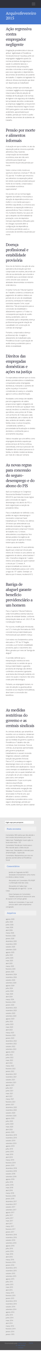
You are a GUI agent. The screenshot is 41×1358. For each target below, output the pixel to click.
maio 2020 (9, 1127)
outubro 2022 (10, 1046)
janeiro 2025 (10, 972)
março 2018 (10, 1193)
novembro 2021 (11, 1077)
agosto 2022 (10, 1052)
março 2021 (10, 1099)
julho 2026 (9, 922)
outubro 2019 (10, 1141)
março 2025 (10, 966)
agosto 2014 (10, 1312)
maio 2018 (9, 1188)
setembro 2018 (11, 1177)
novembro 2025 (11, 944)
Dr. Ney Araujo (20, 1345)
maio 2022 (9, 1060)
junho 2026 (9, 925)
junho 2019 (9, 1152)
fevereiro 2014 (10, 1329)
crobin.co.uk (22, 1343)
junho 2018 (9, 1185)
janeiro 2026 (10, 939)
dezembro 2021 (11, 1074)
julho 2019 (9, 1149)
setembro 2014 (11, 1309)
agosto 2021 (10, 1085)
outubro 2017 (10, 1207)
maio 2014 (9, 1320)
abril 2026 (9, 930)
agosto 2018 (10, 1179)
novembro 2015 (11, 1271)
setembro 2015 (11, 1276)
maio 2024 (9, 994)
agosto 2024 (10, 986)
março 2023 (10, 1033)
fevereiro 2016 (10, 1262)
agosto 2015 (10, 1279)
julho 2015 (9, 1282)
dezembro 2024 (11, 974)
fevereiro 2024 (10, 1002)
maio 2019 (9, 1154)
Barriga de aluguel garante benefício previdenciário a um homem (19, 595)
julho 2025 (9, 955)
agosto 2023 (10, 1019)
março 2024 (10, 999)
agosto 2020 (10, 1118)
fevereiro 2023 (10, 1035)
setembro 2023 (11, 1016)
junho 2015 (9, 1284)
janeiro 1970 (10, 1334)
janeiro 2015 (10, 1298)
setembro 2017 (11, 1210)
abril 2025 (9, 963)
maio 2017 (9, 1221)
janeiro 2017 (10, 1232)
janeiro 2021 (10, 1105)
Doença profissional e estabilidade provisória (17, 252)
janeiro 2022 (10, 1071)
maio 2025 (9, 961)
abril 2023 (9, 1030)
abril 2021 (9, 1096)
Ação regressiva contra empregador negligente (19, 36)
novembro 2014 (11, 1304)
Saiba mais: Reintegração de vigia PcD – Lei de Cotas (19, 888)
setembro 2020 (11, 1116)
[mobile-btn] (33, 4)
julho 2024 (9, 988)
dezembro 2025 (11, 941)
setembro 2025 (11, 950)
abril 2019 (9, 1157)
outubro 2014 (10, 1307)
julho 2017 (9, 1215)
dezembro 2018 (11, 1168)
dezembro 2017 (11, 1201)
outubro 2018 (10, 1174)
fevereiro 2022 (10, 1069)
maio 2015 (9, 1287)
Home (31, 1343)
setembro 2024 (11, 983)
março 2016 (10, 1260)
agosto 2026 (10, 919)
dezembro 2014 (11, 1301)
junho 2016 (9, 1251)
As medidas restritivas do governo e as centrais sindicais (20, 717)
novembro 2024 (11, 977)
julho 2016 (9, 1248)
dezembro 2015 (11, 1268)
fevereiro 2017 (10, 1229)
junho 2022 (9, 1057)
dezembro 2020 (11, 1107)
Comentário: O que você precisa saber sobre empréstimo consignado (19, 904)
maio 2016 (9, 1254)
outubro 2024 (10, 980)
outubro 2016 (10, 1240)
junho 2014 (9, 1318)
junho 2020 (9, 1124)
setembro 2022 (11, 1049)
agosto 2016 (10, 1246)
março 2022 (10, 1066)
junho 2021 (9, 1091)
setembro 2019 (11, 1143)
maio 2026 (9, 927)
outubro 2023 (10, 1013)
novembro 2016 (11, 1237)
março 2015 (10, 1293)
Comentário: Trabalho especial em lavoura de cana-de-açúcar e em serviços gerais (20, 896)
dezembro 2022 (11, 1041)
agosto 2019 (10, 1146)
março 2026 (10, 933)
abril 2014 (9, 1323)
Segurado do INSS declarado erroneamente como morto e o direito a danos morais (20, 874)
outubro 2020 (10, 1113)
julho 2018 (9, 1182)
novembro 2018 (11, 1171)
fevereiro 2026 (10, 936)
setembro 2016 (11, 1243)
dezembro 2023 (11, 1008)
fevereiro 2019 (10, 1163)
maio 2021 (9, 1093)
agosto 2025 (10, 952)
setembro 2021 (11, 1082)
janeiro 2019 (10, 1165)
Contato (20, 1348)
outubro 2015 (10, 1273)
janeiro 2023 (10, 1038)
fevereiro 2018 (10, 1196)
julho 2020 (9, 1121)
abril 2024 (9, 997)
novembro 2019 (11, 1138)
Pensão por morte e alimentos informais (20, 135)
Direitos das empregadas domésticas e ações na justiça (19, 363)
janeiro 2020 (10, 1132)
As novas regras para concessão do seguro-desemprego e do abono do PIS (20, 475)
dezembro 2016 (11, 1235)
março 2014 (10, 1326)
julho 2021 (9, 1088)
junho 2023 (9, 1024)
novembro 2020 (11, 1110)
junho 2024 (9, 991)
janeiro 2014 (10, 1332)
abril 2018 (9, 1190)
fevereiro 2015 (10, 1295)
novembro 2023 (11, 1010)
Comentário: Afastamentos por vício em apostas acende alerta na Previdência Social (19, 857)
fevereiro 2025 (10, 969)
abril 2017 (9, 1224)
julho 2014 (9, 1315)
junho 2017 (9, 1218)
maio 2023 (9, 1027)
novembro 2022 (11, 1044)
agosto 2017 (10, 1212)
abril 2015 (9, 1290)
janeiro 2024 (10, 1005)
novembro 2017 (11, 1204)
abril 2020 (9, 1129)
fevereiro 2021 (10, 1102)
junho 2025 (9, 958)
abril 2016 (9, 1257)
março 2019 (10, 1160)
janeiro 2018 (10, 1199)
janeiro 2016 (10, 1265)
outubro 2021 (10, 1080)
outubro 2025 (10, 947)
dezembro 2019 (11, 1135)
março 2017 (10, 1226)
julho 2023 (9, 1021)
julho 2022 (9, 1055)
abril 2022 (9, 1063)
